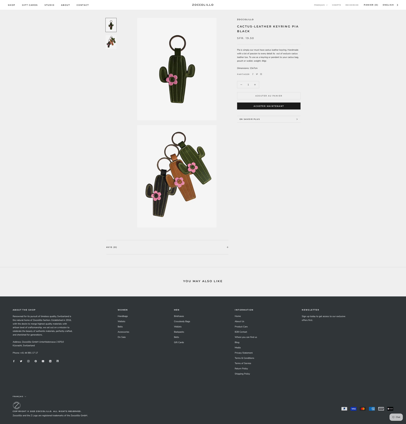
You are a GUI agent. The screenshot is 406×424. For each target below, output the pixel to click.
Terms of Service (243, 363)
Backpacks (179, 331)
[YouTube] (43, 361)
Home (238, 316)
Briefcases (179, 316)
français (319, 5)
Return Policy (241, 368)
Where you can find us (246, 337)
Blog (237, 342)
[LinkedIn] (50, 361)
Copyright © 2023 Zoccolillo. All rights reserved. (47, 411)
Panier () (371, 5)
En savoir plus (250, 119)
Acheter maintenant (269, 106)
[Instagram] (28, 361)
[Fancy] (57, 361)
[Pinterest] (261, 74)
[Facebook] (253, 74)
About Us (239, 321)
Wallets (121, 321)
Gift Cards (30, 5)
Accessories (123, 331)
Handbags (123, 316)
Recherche (352, 5)
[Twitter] (257, 74)
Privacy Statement (244, 352)
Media (238, 347)
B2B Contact (241, 331)
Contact (83, 5)
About (65, 5)
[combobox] (390, 5)
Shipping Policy (242, 373)
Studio (49, 5)
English (388, 5)
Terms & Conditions (244, 358)
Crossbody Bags (182, 321)
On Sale (122, 337)
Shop (11, 5)
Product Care (241, 326)
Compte (336, 5)
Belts (120, 326)
